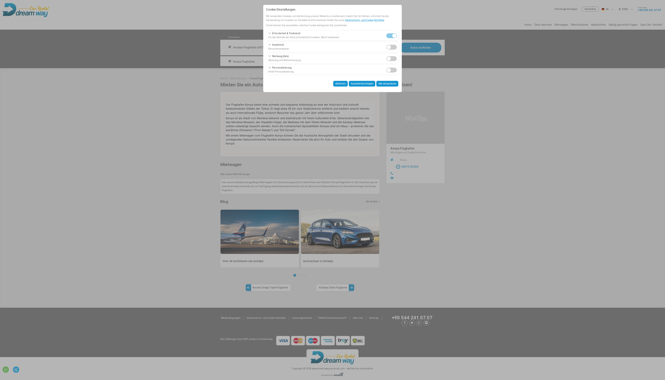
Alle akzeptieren (387, 83)
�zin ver (391, 47)
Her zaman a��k (391, 35)
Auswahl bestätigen (362, 83)
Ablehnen (340, 83)
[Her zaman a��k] (391, 35)
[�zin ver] (391, 47)
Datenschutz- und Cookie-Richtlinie (364, 20)
